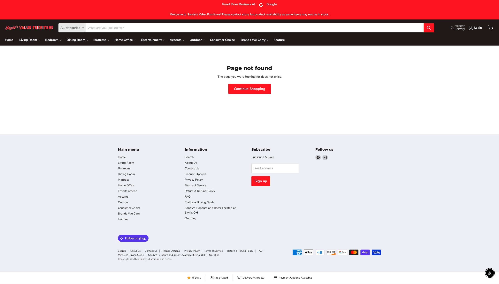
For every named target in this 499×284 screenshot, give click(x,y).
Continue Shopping (249, 88)
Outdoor (196, 40)
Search (189, 157)
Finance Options (195, 174)
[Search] (429, 27)
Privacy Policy (194, 180)
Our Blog (190, 218)
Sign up (261, 181)
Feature (279, 40)
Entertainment (151, 40)
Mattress (100, 40)
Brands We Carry (253, 40)
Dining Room (76, 40)
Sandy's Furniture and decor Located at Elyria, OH (176, 255)
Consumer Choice (222, 40)
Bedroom (52, 40)
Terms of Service (195, 185)
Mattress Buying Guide (199, 202)
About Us (191, 163)
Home (9, 40)
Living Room (28, 40)
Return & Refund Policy (200, 191)
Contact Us (192, 168)
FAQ (188, 197)
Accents (176, 40)
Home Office (124, 40)
